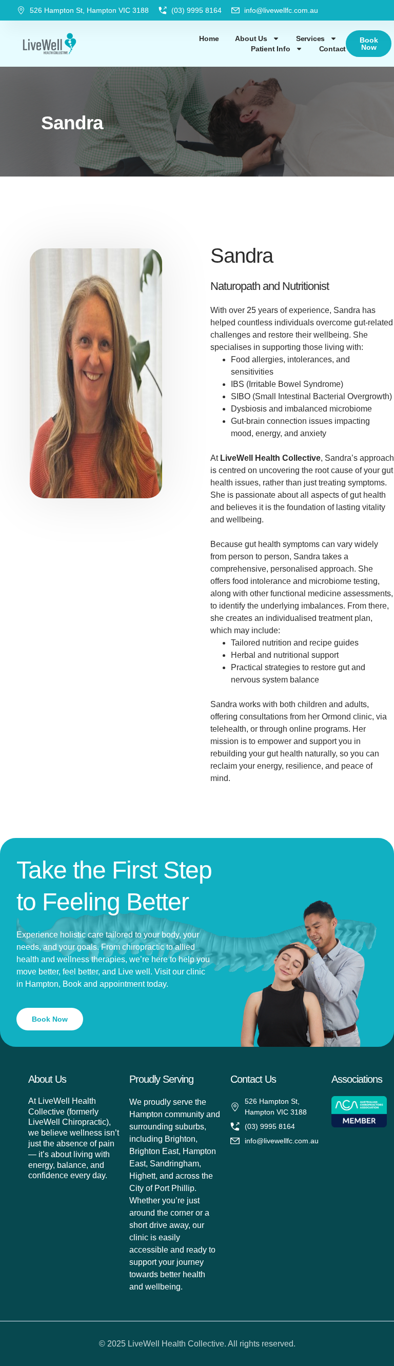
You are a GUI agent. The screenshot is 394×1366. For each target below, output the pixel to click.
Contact (332, 49)
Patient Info (270, 49)
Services (310, 38)
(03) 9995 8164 (196, 10)
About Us (251, 38)
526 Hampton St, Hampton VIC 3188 (89, 10)
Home (209, 38)
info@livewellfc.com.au (281, 10)
